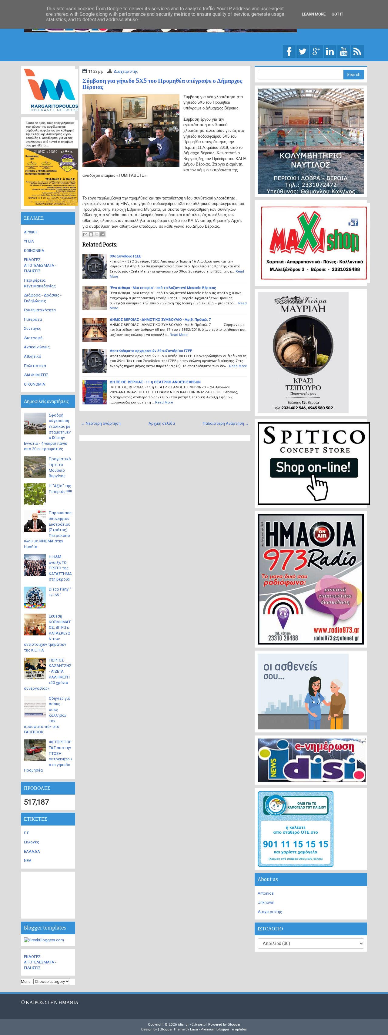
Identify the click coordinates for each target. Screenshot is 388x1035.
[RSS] (357, 51)
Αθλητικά (32, 356)
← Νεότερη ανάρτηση (101, 423)
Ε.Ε (26, 833)
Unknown (266, 902)
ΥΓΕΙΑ (29, 241)
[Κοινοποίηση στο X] (97, 234)
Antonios (266, 893)
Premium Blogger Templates (224, 1029)
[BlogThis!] (91, 234)
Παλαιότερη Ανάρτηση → (226, 423)
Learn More (314, 14)
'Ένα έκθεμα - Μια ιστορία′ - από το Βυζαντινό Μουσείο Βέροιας (163, 288)
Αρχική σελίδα (162, 423)
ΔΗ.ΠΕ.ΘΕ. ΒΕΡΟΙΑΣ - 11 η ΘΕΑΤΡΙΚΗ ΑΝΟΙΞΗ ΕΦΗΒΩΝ (155, 382)
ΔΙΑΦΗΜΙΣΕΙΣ (36, 375)
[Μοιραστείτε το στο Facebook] (102, 234)
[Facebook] (289, 51)
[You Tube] (343, 51)
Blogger (234, 1024)
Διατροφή (33, 338)
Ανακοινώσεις (37, 347)
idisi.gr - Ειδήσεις (192, 1024)
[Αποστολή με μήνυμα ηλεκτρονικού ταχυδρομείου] (85, 234)
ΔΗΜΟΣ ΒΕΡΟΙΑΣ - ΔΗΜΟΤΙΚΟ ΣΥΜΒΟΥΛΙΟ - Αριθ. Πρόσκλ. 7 (160, 319)
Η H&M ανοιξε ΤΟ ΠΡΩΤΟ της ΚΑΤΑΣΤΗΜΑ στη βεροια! (60, 567)
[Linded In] (330, 51)
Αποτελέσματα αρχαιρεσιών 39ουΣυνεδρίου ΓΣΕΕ (151, 351)
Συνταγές (32, 328)
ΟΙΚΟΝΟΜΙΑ (34, 384)
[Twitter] (302, 51)
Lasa (194, 1029)
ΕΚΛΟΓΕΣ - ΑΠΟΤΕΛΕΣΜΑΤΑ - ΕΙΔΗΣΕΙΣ (40, 265)
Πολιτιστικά (35, 365)
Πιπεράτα (33, 319)
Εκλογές (31, 842)
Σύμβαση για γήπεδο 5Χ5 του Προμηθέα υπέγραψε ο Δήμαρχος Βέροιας (162, 83)
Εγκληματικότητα (40, 310)
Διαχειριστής (126, 71)
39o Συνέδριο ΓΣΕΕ (125, 256)
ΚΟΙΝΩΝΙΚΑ (34, 250)
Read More (178, 335)
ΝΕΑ (28, 860)
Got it (337, 14)
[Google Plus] (316, 51)
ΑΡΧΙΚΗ (30, 232)
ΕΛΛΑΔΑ (32, 851)
